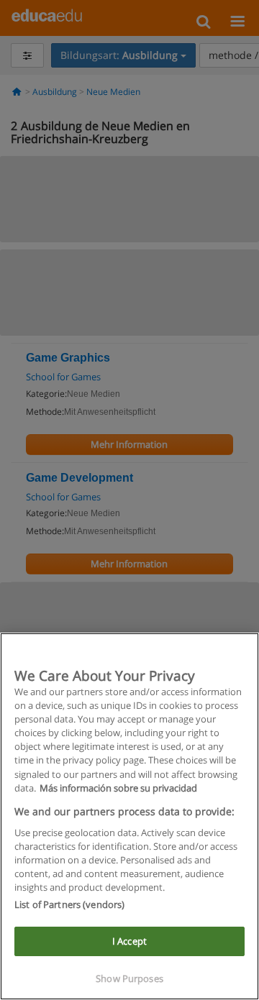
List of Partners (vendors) (69, 904)
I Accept (129, 941)
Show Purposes (129, 978)
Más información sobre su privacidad (118, 787)
